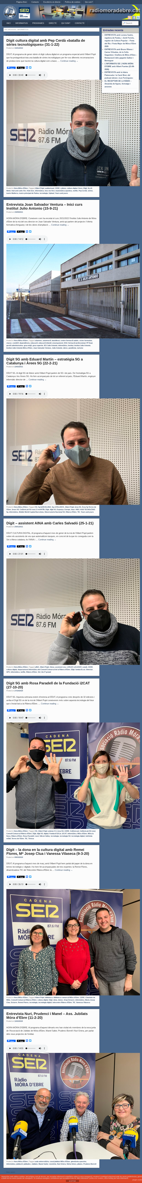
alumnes (38, 341)
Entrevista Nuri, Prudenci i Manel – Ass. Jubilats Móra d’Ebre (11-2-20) (47, 1016)
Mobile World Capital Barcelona (31, 512)
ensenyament (57, 343)
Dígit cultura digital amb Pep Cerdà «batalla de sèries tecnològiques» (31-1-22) (45, 42)
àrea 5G (78, 507)
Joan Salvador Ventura (42, 348)
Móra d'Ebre (82, 834)
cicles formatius (85, 341)
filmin (8, 191)
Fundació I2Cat (55, 834)
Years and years (61, 193)
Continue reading (69, 61)
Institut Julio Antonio (82, 345)
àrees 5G (15, 510)
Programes (38, 23)
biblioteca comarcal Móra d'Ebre (66, 997)
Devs (80, 188)
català (84, 667)
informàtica (39, 191)
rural (37, 836)
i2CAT (64, 834)
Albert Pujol (39, 188)
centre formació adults (69, 341)
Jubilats (34, 1164)
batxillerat (56, 341)
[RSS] (129, 17)
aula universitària (42, 1161)
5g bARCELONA (44, 507)
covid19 (15, 343)
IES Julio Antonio (50, 345)
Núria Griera (71, 1164)
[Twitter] (138, 17)
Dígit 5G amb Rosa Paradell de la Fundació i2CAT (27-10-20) (48, 685)
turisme (80, 348)
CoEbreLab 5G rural (28, 510)
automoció (47, 341)
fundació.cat (80, 670)
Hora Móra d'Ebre (21, 188)
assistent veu (60, 667)
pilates (80, 1164)
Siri (39, 672)
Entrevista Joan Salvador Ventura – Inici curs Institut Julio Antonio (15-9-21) (44, 206)
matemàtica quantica (63, 191)
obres (65, 348)
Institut (70, 345)
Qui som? (89, 2)
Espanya (60, 510)
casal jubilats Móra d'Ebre (60, 1161)
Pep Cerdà (83, 191)
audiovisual (49, 188)
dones (60, 1000)
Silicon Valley (45, 836)
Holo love (30, 191)
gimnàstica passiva (78, 1161)
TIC (78, 512)
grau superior (38, 345)
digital (46, 834)
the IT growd (46, 672)
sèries (90, 191)
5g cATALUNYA (58, 507)
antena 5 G (52, 831)
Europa (67, 510)
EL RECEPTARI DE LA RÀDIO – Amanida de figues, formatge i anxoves (118, 84)
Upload (51, 193)
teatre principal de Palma (29, 193)
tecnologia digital (78, 836)
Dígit (85, 188)
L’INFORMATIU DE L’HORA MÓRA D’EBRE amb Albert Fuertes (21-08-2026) (119, 66)
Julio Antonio (57, 348)
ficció (90, 188)
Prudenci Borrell (89, 1164)
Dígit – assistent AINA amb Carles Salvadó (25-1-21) (50, 523)
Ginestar (89, 670)
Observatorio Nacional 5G (55, 512)
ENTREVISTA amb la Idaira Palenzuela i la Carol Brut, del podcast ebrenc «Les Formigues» (119, 75)
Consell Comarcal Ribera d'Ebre (19, 834)
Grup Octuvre (69, 1000)
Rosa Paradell (28, 836)
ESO (65, 343)
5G (36, 507)
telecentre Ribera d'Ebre (62, 1002)
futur (73, 510)
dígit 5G (53, 510)
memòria (52, 1164)
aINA (37, 667)
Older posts (9, 1172)
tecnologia (44, 193)
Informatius (21, 23)
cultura (63, 188)
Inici (9, 23)
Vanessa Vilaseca (83, 1002)
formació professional (77, 343)
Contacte (35, 2)
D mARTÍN (40, 510)
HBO (77, 510)
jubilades (27, 1164)
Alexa (52, 667)
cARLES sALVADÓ (74, 667)
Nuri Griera (61, 1164)
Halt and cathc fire (19, 191)
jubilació (19, 1164)
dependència (25, 343)
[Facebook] (134, 17)
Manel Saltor (43, 1164)
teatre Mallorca (12, 193)
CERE (57, 188)
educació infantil (45, 343)
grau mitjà (28, 345)
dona (55, 1000)
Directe (53, 23)
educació (34, 343)
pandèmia (72, 348)
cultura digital (72, 188)
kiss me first (50, 191)
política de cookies (96, 1178)
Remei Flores (23, 1002)
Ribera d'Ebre (71, 512)
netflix (75, 191)
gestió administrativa (14, 345)
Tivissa (31, 839)
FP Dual (89, 343)
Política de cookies (72, 2)
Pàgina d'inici (21, 2)
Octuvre (14, 1002)
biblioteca (49, 997)
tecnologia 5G (65, 836)
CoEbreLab (74, 831)
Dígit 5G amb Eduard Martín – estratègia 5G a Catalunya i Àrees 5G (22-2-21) (44, 361)
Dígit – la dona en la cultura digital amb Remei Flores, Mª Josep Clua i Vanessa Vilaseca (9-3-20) (47, 852)
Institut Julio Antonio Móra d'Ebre (19, 348)
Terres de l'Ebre (18, 839)
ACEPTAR (72, 1181)
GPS (8, 672)
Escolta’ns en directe (51, 2)
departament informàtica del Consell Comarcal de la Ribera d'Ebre (44, 670)
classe (9, 343)
